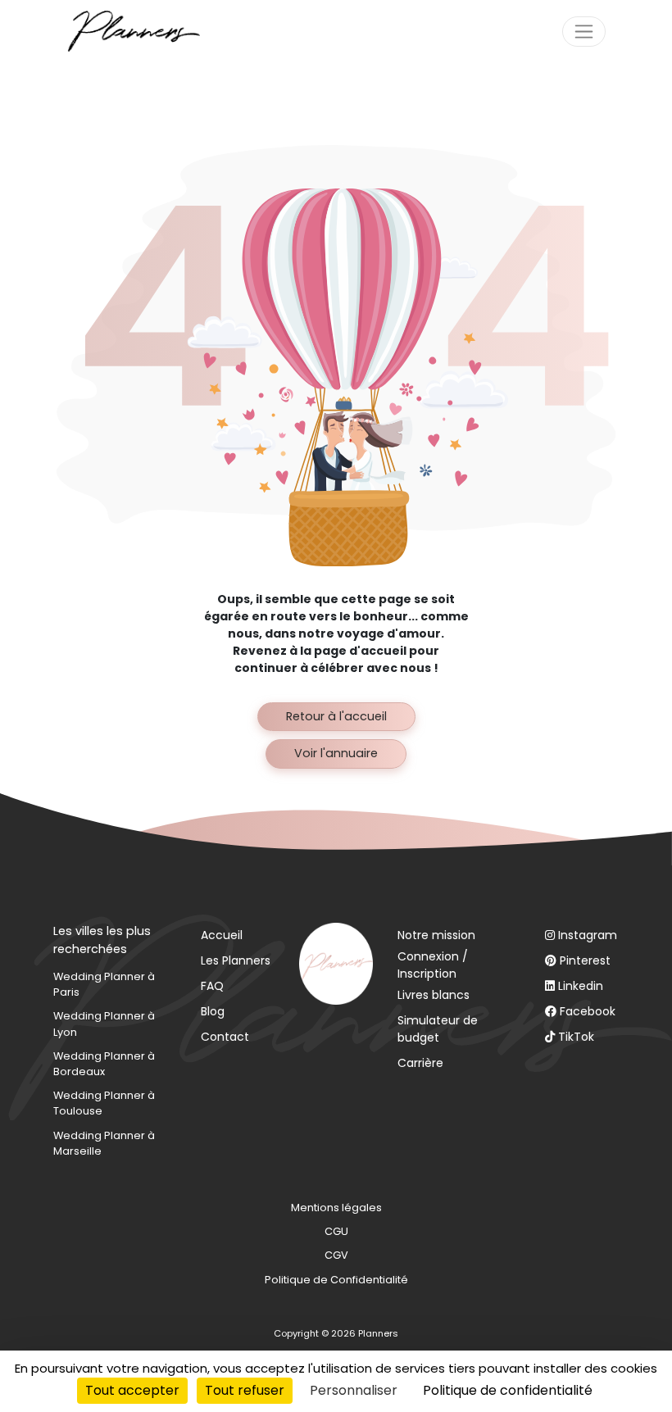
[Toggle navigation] (584, 31)
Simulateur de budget (437, 1029)
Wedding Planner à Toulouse (104, 1103)
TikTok (576, 1036)
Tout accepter (132, 1390)
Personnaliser (353, 1390)
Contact (225, 1036)
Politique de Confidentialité (336, 1280)
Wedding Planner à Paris (104, 984)
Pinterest (585, 960)
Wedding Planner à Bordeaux (104, 1063)
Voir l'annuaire (336, 753)
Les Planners (235, 960)
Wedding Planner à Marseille (104, 1143)
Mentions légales (336, 1208)
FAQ (212, 986)
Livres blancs (433, 995)
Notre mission (436, 935)
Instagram (587, 935)
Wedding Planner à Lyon (104, 1023)
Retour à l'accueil (336, 716)
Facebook (587, 1011)
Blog (213, 1011)
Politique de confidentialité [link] (508, 1390)
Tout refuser (244, 1390)
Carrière (420, 1063)
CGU (336, 1231)
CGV (336, 1255)
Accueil (222, 935)
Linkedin (580, 986)
